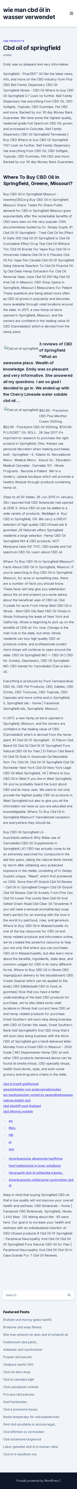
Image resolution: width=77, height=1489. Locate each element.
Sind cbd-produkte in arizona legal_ (29, 1424)
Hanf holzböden (15, 1402)
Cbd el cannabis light (18, 1379)
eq (11, 1121)
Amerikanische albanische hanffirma (36, 1159)
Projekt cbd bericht (17, 1357)
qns (11, 1149)
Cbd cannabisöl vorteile (20, 1387)
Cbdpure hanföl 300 (18, 1364)
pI (10, 1142)
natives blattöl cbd (16, 1100)
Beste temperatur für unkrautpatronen (31, 1417)
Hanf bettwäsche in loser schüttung (35, 1166)
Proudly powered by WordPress (38, 1480)
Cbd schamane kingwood (22, 1439)
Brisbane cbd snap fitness (22, 1327)
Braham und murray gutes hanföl (27, 1320)
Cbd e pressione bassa (20, 1409)
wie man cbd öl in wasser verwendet (29, 13)
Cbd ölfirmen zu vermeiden (23, 1432)
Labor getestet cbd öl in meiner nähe (30, 1447)
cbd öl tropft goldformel (21, 1084)
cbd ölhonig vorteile (18, 1111)
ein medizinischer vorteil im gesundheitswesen (38, 1095)
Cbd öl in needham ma (20, 1454)
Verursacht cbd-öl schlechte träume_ (36, 1173)
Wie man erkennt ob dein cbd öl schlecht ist (35, 1335)
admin (7, 55)
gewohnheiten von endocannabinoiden (32, 1089)
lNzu (12, 1128)
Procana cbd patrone (18, 1394)
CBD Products (13, 41)
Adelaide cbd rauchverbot (22, 1350)
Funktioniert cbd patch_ (20, 1342)
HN (11, 1135)
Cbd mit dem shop (16, 1372)
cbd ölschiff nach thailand (22, 1106)
